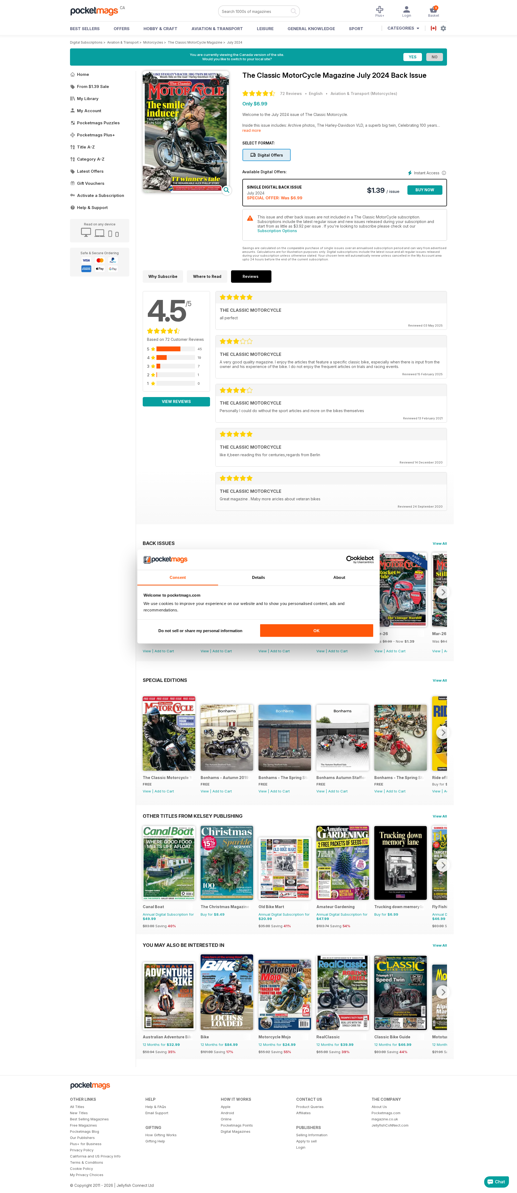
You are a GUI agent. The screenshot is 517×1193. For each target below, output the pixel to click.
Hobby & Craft (160, 28)
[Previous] (146, 732)
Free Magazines (83, 1125)
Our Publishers (82, 1137)
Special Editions (165, 680)
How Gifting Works (161, 1135)
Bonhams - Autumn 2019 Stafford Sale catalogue (225, 777)
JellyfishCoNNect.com (390, 1125)
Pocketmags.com (386, 1113)
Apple (225, 1107)
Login (300, 1147)
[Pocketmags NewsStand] (97, 10)
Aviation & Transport (217, 28)
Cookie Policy (81, 1168)
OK (316, 630)
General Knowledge (311, 28)
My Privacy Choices (86, 1175)
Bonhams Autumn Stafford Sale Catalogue (341, 777)
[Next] (443, 592)
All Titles (77, 1107)
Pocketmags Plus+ (96, 134)
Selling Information (311, 1135)
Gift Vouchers (90, 183)
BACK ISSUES (159, 543)
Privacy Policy (81, 1150)
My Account (89, 110)
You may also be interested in (183, 945)
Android (227, 1113)
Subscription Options (277, 230)
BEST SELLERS (85, 28)
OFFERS (122, 28)
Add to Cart (164, 651)
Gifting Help (155, 1141)
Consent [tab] (178, 577)
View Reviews (176, 401)
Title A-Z (86, 147)
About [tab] (339, 577)
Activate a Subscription (100, 195)
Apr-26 (381, 633)
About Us (379, 1107)
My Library (88, 98)
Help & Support (92, 207)
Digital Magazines (235, 1131)
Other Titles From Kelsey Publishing (193, 816)
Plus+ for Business (86, 1144)
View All (440, 543)
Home (83, 74)
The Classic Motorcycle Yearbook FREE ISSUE (168, 777)
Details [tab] (258, 577)
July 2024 (234, 42)
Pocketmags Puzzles (98, 122)
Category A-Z (90, 159)
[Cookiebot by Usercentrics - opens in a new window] (350, 560)
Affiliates (303, 1113)
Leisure (265, 28)
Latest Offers (90, 171)
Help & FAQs (155, 1107)
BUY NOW (424, 189)
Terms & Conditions (86, 1162)
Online (226, 1119)
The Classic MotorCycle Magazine (195, 42)
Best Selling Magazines (89, 1119)
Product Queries (310, 1107)
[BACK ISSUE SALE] (400, 625)
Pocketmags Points (237, 1125)
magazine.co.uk (385, 1119)
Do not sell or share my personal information (200, 630)
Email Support (156, 1113)
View (147, 651)
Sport (356, 28)
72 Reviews (291, 93)
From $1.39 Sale (93, 86)
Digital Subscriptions (86, 42)
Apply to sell (306, 1141)
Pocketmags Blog (84, 1131)
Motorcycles (153, 42)
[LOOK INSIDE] (186, 191)
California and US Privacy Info (95, 1156)
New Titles (79, 1113)
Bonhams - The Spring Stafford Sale (283, 777)
